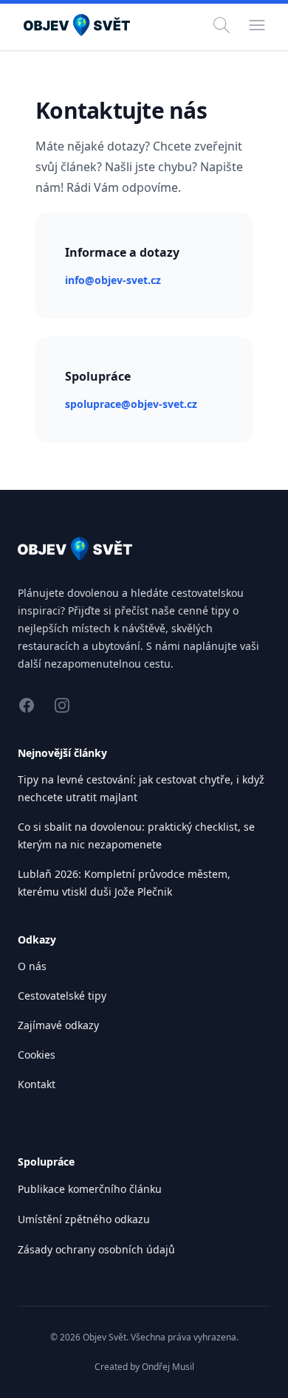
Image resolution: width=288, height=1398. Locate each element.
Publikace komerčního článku (90, 1189)
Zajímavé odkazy (58, 1025)
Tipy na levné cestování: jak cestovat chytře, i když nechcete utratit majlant (141, 788)
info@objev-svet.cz (113, 280)
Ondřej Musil (168, 1366)
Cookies (36, 1055)
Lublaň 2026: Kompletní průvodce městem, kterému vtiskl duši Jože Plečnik (124, 883)
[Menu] (257, 25)
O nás (32, 966)
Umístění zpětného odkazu (84, 1219)
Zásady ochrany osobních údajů (96, 1249)
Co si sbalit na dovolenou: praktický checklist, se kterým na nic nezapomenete (136, 835)
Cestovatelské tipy (62, 996)
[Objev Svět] (144, 549)
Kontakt (36, 1084)
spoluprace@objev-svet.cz (131, 404)
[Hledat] (221, 25)
